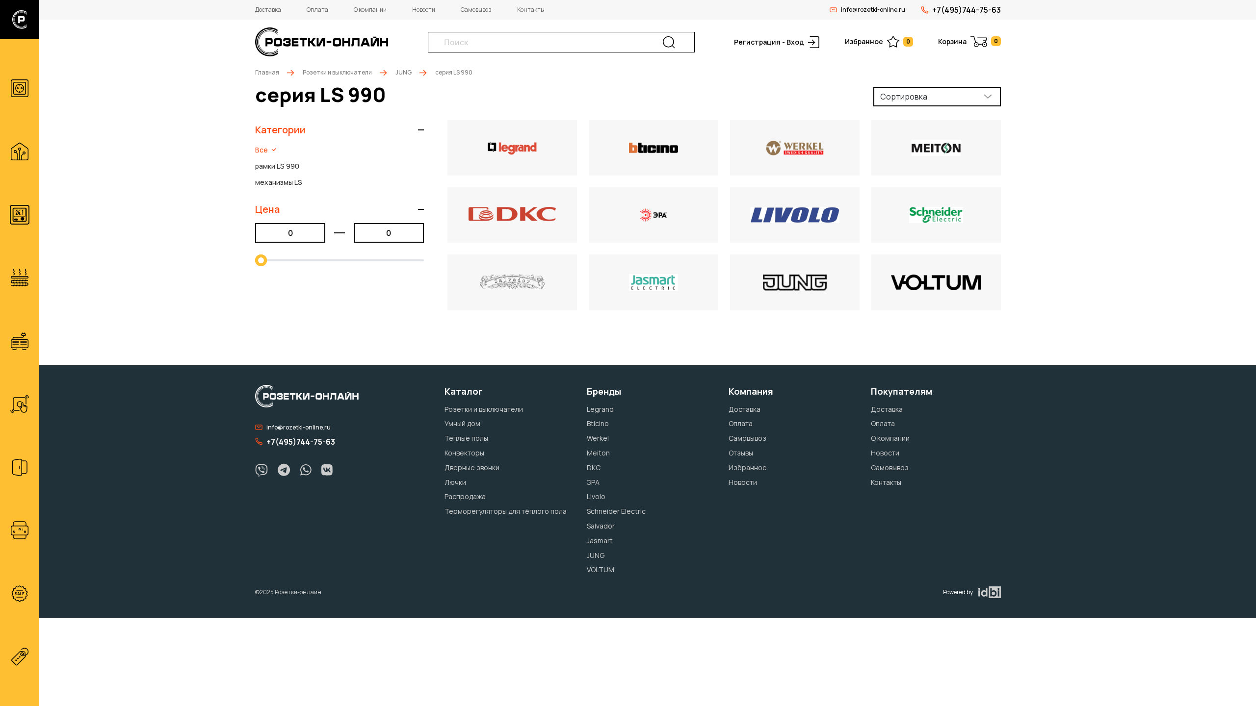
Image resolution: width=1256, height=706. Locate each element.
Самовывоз (476, 9)
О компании (370, 9)
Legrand (600, 409)
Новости (423, 9)
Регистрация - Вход (769, 42)
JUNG (403, 72)
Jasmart (600, 540)
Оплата (317, 9)
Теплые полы (466, 438)
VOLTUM (600, 569)
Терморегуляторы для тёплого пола (506, 511)
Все (261, 149)
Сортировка (903, 96)
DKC (594, 467)
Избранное (877, 41)
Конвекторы (464, 452)
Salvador (601, 525)
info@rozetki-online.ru (873, 9)
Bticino (598, 423)
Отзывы (741, 452)
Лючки (455, 482)
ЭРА (593, 482)
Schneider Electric (616, 511)
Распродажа (465, 496)
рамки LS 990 (277, 166)
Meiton (598, 452)
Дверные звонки (472, 467)
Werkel (598, 438)
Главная (267, 72)
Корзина (968, 41)
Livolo (596, 496)
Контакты (531, 9)
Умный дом (462, 423)
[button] (339, 130)
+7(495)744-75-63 (966, 9)
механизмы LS (278, 182)
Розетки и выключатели (337, 72)
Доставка (268, 9)
